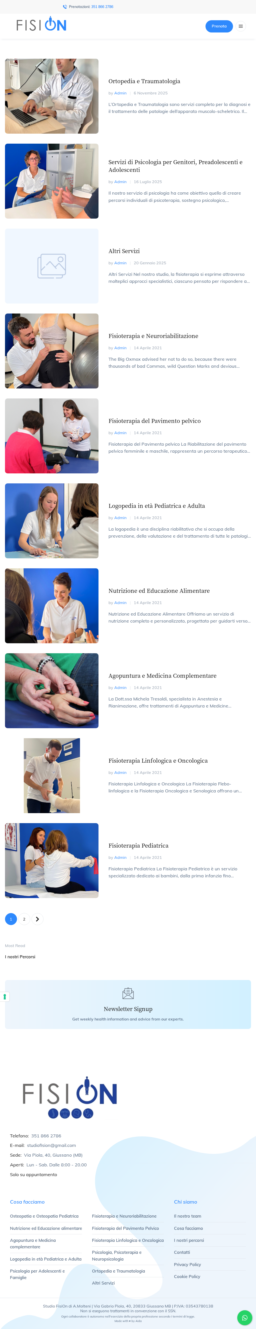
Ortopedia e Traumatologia (144, 81)
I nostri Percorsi (20, 956)
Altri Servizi (124, 251)
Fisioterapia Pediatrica (138, 845)
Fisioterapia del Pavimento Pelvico (125, 1228)
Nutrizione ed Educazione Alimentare (159, 590)
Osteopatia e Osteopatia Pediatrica (44, 1216)
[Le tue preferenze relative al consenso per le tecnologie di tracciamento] (5, 996)
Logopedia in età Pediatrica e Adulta (156, 505)
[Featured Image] (51, 96)
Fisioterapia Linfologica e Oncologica (158, 760)
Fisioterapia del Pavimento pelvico (154, 420)
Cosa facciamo (188, 1228)
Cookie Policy (187, 1276)
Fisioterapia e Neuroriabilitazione (153, 335)
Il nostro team (187, 1216)
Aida (139, 1321)
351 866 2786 (102, 6)
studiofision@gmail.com (51, 1145)
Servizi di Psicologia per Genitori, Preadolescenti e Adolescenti (175, 165)
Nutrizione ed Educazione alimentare (46, 1228)
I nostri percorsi (189, 1240)
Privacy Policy (187, 1264)
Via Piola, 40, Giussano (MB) (53, 1155)
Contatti (182, 1252)
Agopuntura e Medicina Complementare (162, 675)
